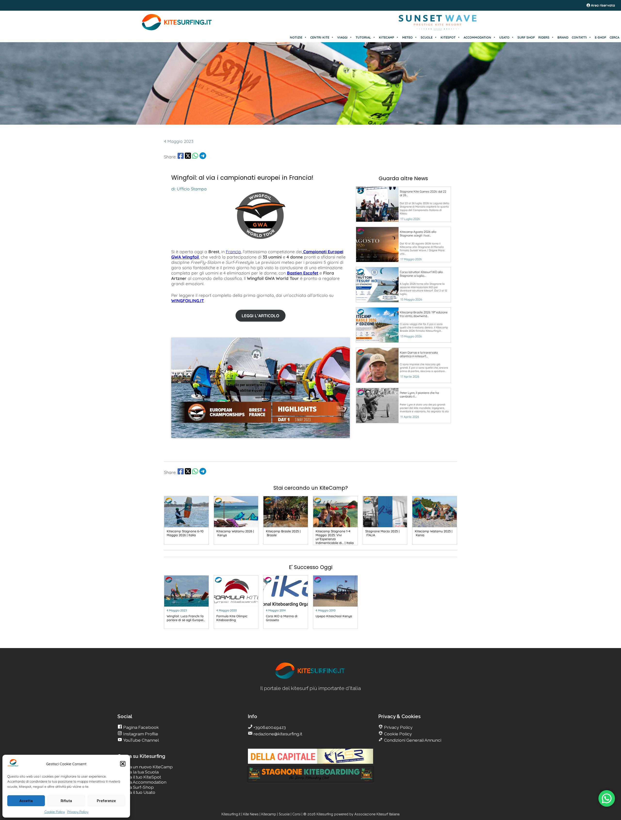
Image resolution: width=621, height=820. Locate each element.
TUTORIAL (363, 37)
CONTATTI (579, 37)
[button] (122, 763)
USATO (504, 37)
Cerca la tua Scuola (139, 771)
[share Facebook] (181, 156)
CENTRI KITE (319, 37)
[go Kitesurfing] (310, 678)
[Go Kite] (177, 29)
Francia (233, 251)
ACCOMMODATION (477, 37)
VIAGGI (342, 37)
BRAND (562, 37)
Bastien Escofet (302, 273)
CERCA (614, 37)
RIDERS (543, 37)
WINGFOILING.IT (187, 300)
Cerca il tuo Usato (137, 792)
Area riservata (602, 5)
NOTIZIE (296, 37)
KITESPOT (448, 37)
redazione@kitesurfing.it (277, 733)
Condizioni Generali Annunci (412, 740)
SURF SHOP (526, 37)
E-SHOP (600, 37)
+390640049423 (269, 727)
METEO (407, 37)
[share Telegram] (202, 156)
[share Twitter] (188, 156)
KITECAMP (386, 37)
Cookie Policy (54, 812)
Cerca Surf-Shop (137, 787)
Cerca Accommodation (143, 782)
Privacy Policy (77, 812)
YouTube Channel (140, 740)
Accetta (26, 801)
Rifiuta (66, 801)
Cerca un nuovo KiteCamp (146, 766)
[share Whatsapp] (195, 156)
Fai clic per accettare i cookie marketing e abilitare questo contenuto (260, 387)
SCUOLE (427, 37)
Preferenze (106, 801)
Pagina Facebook (140, 727)
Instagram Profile (140, 733)
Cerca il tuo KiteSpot (140, 776)
